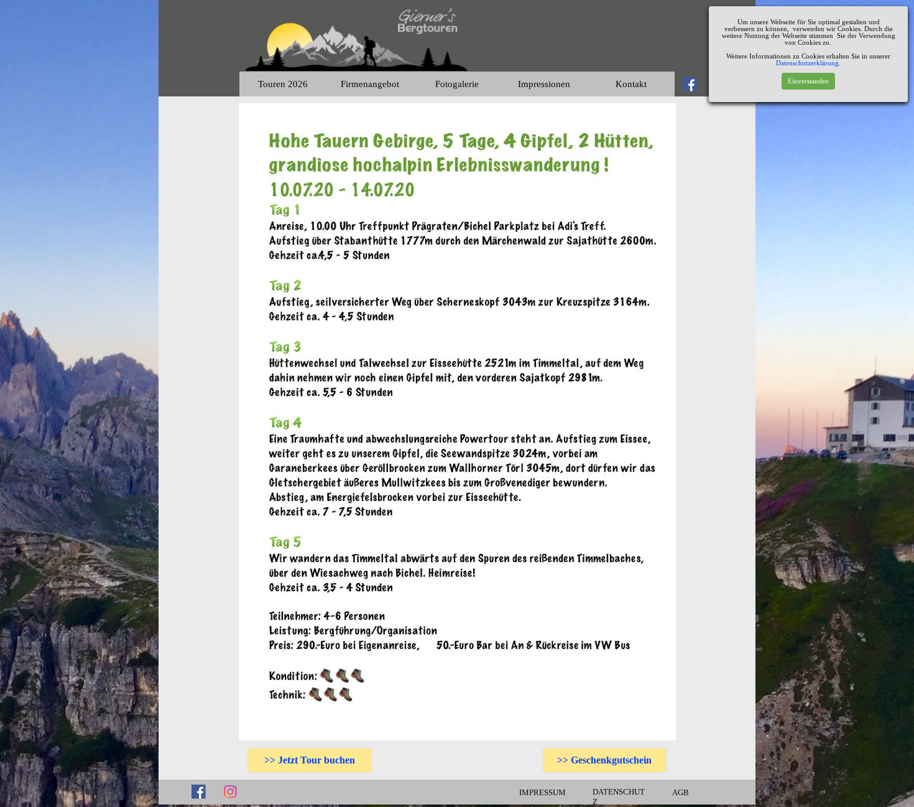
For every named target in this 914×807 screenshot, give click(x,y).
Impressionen (544, 84)
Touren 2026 (283, 84)
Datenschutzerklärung (807, 63)
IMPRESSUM (542, 792)
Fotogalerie (457, 84)
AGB (680, 792)
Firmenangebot (370, 84)
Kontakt (631, 84)
